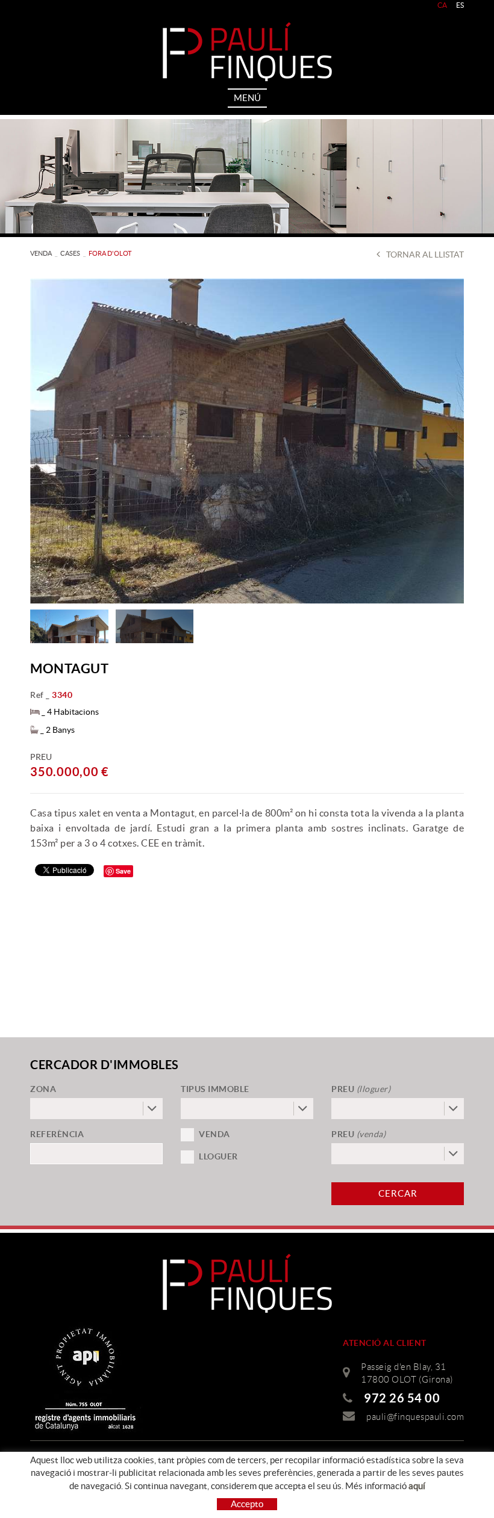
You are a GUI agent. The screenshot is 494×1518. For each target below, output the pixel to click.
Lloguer (218, 1156)
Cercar (397, 1193)
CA (442, 5)
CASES (70, 253)
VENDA (41, 253)
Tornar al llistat (425, 254)
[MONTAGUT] (247, 441)
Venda (214, 1134)
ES (460, 5)
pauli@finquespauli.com (415, 1417)
